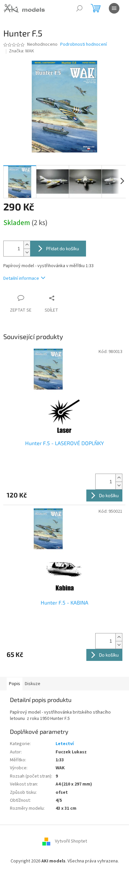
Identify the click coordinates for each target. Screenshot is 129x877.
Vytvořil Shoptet (71, 841)
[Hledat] (79, 8)
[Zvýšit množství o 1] (26, 245)
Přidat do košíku (62, 248)
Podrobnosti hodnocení (83, 44)
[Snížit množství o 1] (26, 252)
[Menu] (114, 8)
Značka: (21, 51)
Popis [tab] (14, 683)
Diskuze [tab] (32, 683)
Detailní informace (21, 278)
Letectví (65, 743)
